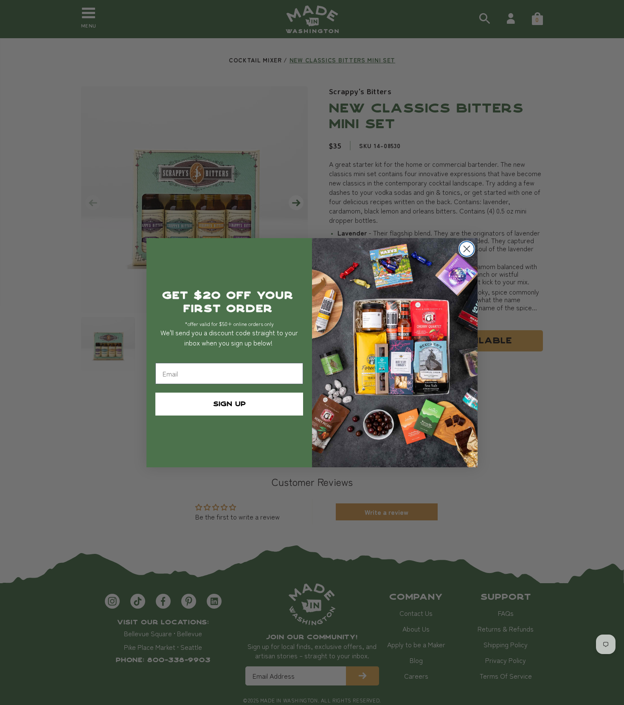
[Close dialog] (466, 249)
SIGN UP (229, 404)
